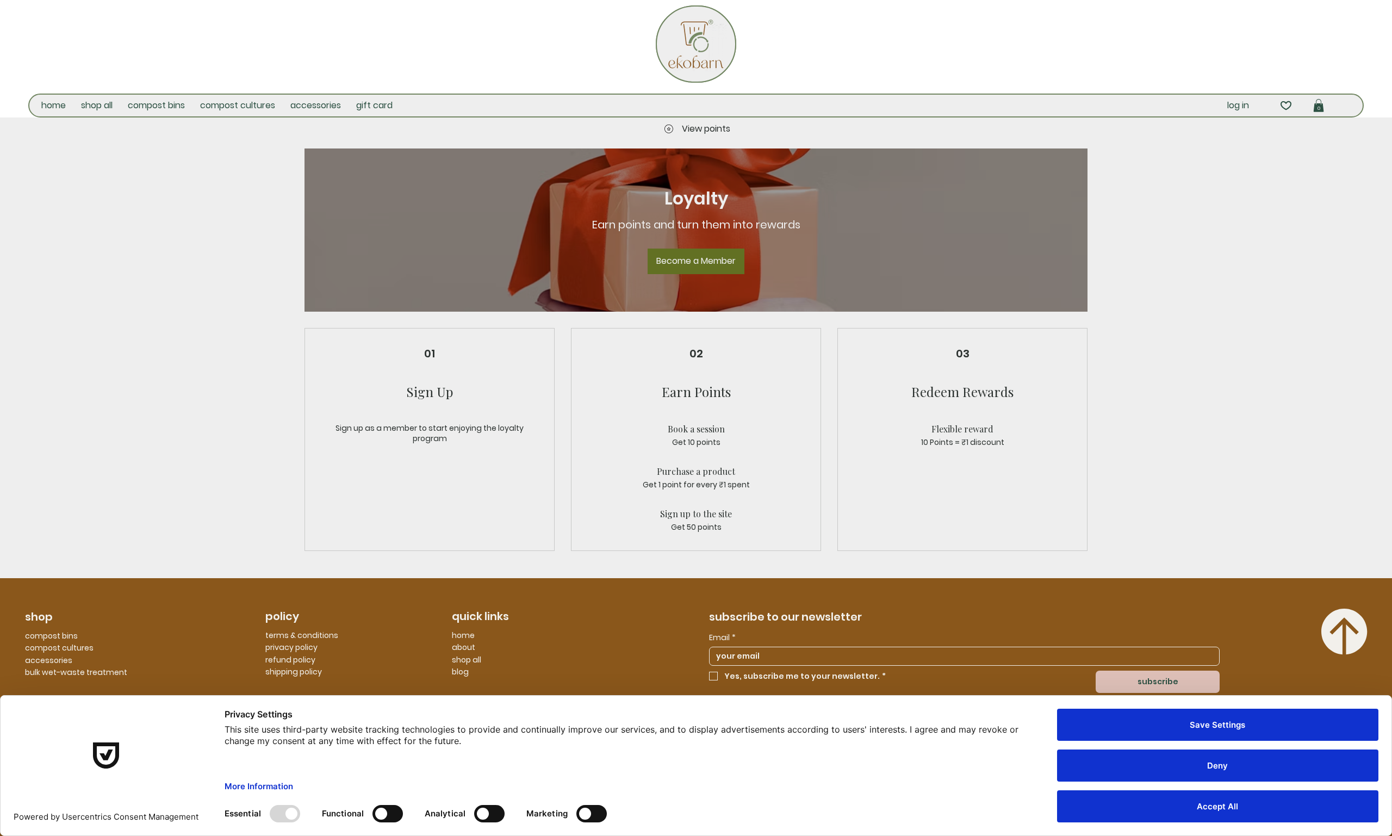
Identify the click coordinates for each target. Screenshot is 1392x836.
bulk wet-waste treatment (76, 672)
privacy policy (291, 647)
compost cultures (59, 647)
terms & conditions (301, 635)
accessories (48, 660)
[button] (1318, 105)
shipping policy (293, 671)
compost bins (51, 635)
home (463, 635)
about (463, 647)
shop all (466, 659)
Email (722, 637)
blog (460, 671)
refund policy (290, 659)
